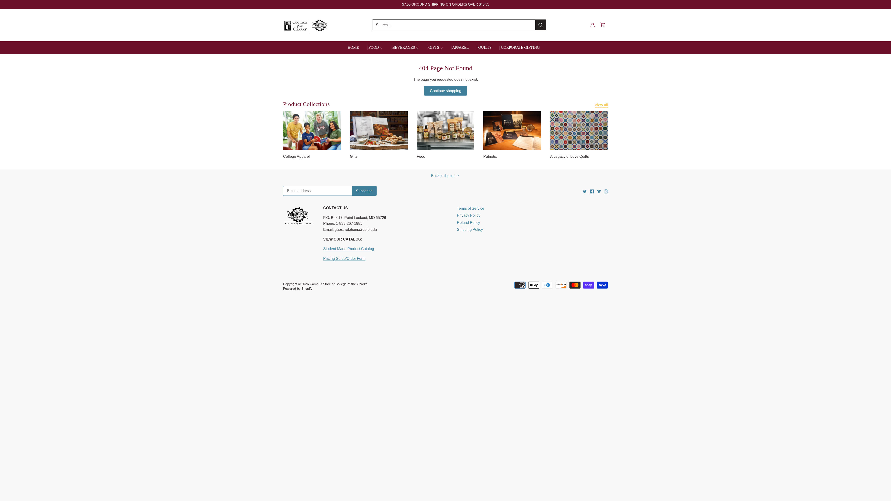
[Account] (593, 25)
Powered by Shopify (297, 288)
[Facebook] (592, 191)
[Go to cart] (603, 25)
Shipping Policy (470, 229)
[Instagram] (606, 191)
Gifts (353, 156)
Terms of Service (470, 208)
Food (421, 156)
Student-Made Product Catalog (348, 249)
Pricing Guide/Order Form (344, 258)
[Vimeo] (599, 191)
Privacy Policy (468, 215)
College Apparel (296, 156)
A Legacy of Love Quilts (569, 156)
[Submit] (540, 25)
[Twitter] (585, 191)
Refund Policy (468, 223)
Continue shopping (445, 91)
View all (601, 105)
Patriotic (490, 156)
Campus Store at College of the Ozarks (338, 284)
